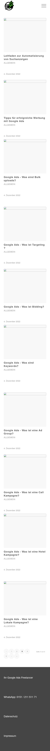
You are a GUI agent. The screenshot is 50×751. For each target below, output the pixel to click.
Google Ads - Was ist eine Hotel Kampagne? (25, 553)
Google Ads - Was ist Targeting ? (24, 246)
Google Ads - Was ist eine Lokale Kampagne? (21, 620)
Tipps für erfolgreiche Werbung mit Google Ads (24, 119)
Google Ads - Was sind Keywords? (19, 364)
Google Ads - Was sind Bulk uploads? (22, 178)
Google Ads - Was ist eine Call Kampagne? (24, 493)
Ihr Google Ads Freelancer (18, 677)
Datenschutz (11, 716)
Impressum (10, 735)
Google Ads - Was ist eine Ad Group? (23, 431)
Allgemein (9, 62)
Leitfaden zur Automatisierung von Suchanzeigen (24, 57)
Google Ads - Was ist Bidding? (24, 306)
